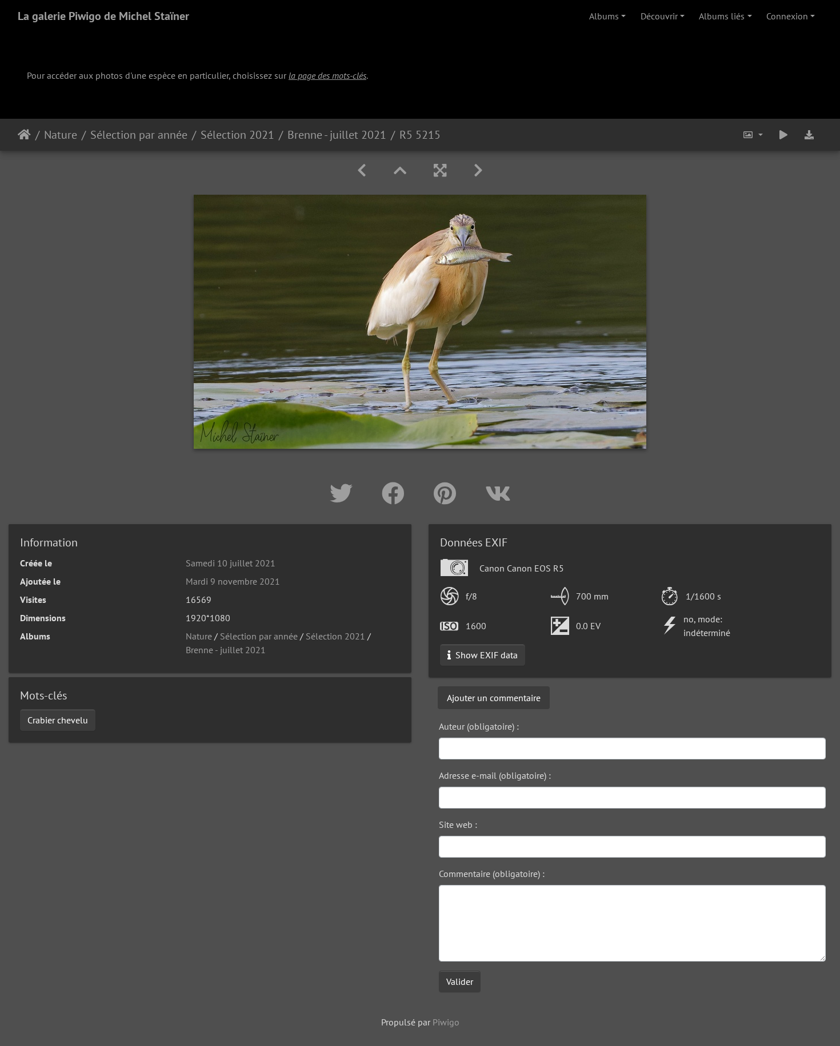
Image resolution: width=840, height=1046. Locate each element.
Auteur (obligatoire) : (479, 726)
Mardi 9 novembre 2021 (233, 581)
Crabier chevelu (57, 720)
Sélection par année (138, 134)
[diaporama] (783, 134)
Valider (459, 981)
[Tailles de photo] (752, 134)
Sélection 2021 (237, 134)
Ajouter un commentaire (494, 697)
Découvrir (659, 16)
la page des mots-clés (327, 75)
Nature (60, 134)
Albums (604, 16)
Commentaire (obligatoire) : (492, 873)
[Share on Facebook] (396, 493)
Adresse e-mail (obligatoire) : (495, 775)
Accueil (24, 134)
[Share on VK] (498, 493)
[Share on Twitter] (344, 493)
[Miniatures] (400, 170)
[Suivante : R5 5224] (478, 170)
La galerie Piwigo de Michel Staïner (103, 16)
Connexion (787, 16)
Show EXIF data (485, 655)
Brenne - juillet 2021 (336, 134)
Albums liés (722, 16)
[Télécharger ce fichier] (809, 134)
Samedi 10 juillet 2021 (230, 563)
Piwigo (446, 1022)
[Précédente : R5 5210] (361, 170)
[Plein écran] (440, 170)
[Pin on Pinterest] (448, 493)
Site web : (458, 824)
